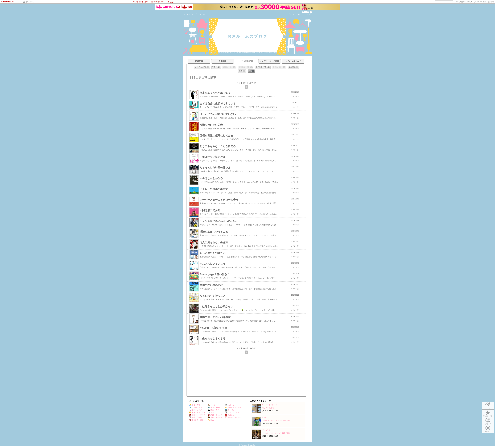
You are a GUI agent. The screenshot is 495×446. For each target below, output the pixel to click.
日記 (191, 14)
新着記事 (488, 424)
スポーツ (231, 405)
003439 (305, 12)
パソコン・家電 (233, 412)
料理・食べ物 (197, 417)
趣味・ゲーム (30, 2)
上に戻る (488, 432)
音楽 (212, 412)
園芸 (212, 420)
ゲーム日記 (266, 430)
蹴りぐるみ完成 (268, 408)
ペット (213, 405)
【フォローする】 (294, 14)
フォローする (487, 416)
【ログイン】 (307, 14)
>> (464, 2)
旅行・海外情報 (216, 417)
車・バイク (232, 410)
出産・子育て (197, 405)
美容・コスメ (197, 410)
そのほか (231, 415)
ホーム (186, 14)
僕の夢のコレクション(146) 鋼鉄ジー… (276, 420)
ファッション (197, 408)
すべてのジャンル (234, 417)
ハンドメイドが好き (269, 405)
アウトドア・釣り (234, 408)
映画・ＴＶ (215, 410)
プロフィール (200, 14)
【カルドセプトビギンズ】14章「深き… (277, 433)
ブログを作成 (481, 2)
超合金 (264, 417)
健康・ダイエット (198, 412)
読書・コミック (216, 415)
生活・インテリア (198, 415)
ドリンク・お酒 (198, 420)
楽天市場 (491, 2)
